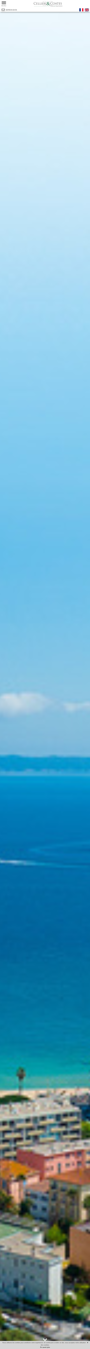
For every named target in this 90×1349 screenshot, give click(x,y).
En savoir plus (45, 1347)
